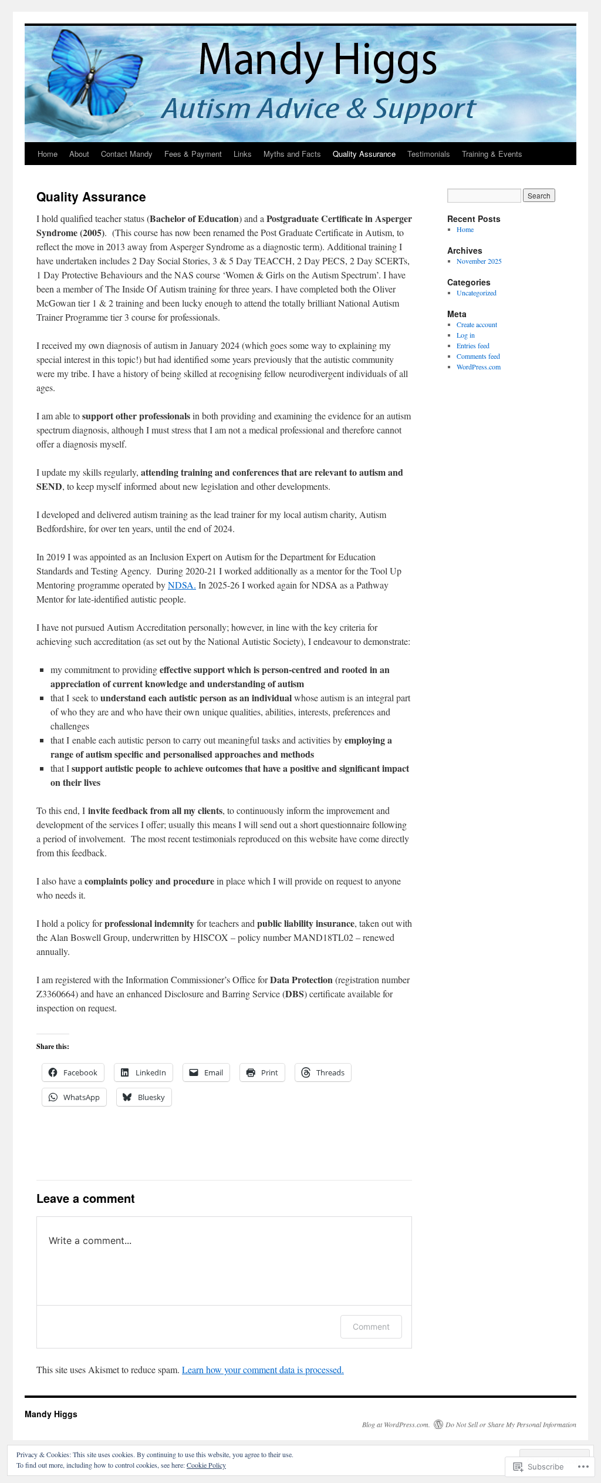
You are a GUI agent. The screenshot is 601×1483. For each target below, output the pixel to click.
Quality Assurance (364, 153)
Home (48, 153)
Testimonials (428, 153)
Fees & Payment (193, 153)
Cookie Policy (206, 1464)
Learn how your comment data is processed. (263, 1369)
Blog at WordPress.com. (396, 1424)
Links (243, 153)
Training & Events (492, 153)
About (79, 153)
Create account (477, 324)
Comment (371, 1326)
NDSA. (182, 585)
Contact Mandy (127, 153)
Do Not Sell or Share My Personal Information (510, 1424)
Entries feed (473, 345)
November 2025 (479, 260)
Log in (466, 334)
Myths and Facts (292, 153)
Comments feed (478, 356)
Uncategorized (477, 292)
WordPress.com (479, 366)
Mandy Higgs (51, 1414)
